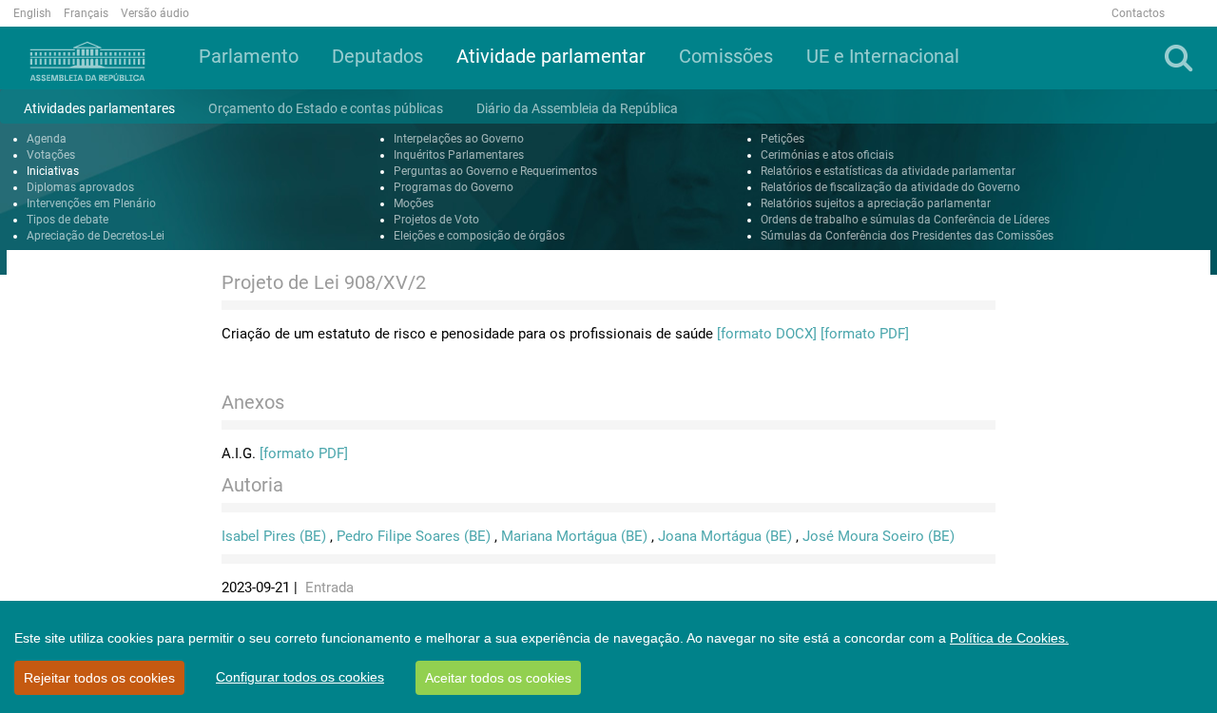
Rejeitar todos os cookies (99, 677)
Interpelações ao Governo (459, 138)
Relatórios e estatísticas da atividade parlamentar (888, 171)
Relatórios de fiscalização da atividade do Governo (890, 187)
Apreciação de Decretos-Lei (95, 235)
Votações (51, 155)
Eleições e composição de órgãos (479, 235)
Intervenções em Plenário (91, 203)
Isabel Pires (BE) (274, 536)
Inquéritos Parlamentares (459, 155)
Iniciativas (53, 171)
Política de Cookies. (1009, 638)
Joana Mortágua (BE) (725, 536)
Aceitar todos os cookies (498, 677)
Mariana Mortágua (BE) (574, 536)
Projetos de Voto (436, 219)
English (32, 13)
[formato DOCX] (767, 333)
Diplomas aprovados (80, 187)
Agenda (47, 138)
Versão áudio (155, 13)
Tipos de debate (67, 219)
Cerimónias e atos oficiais (827, 155)
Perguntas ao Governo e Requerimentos (495, 171)
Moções (414, 203)
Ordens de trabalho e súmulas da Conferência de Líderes (905, 219)
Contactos (1138, 13)
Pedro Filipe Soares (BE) (414, 536)
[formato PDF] (865, 333)
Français (86, 13)
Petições (782, 138)
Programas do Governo (453, 187)
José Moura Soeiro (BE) (878, 536)
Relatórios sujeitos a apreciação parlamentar (876, 203)
